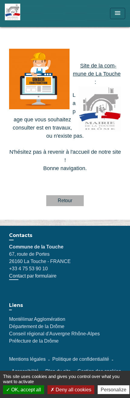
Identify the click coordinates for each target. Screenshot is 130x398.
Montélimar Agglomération (37, 319)
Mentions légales (27, 359)
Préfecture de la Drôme (34, 341)
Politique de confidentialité (80, 359)
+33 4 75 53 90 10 (28, 268)
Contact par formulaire (33, 275)
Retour (65, 200)
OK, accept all (25, 389)
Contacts (20, 235)
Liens (16, 305)
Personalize (113, 389)
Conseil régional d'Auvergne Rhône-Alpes (54, 333)
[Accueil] (27, 13)
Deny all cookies (72, 389)
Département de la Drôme (36, 326)
